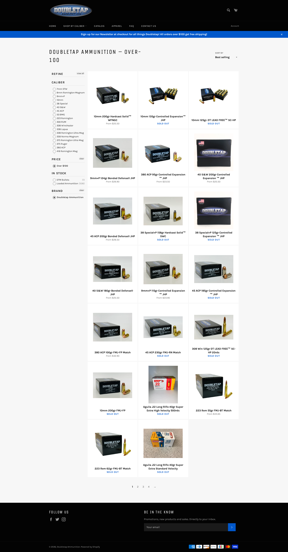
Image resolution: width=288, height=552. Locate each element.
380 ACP (61, 147)
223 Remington (64, 118)
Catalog (99, 26)
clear (82, 158)
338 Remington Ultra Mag (70, 132)
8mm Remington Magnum (70, 92)
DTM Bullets (62, 179)
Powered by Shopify (90, 547)
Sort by (219, 53)
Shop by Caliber (74, 26)
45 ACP (60, 111)
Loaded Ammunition (67, 183)
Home (52, 26)
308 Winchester (64, 125)
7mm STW (61, 89)
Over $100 (62, 165)
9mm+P (60, 96)
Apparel (117, 26)
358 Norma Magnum (67, 136)
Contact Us (148, 26)
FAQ (131, 26)
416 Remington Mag (67, 151)
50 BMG (60, 114)
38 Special (62, 103)
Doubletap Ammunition (70, 197)
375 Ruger (61, 143)
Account (235, 26)
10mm (59, 100)
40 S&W (61, 107)
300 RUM (61, 121)
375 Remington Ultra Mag (70, 140)
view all (80, 73)
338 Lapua (62, 129)
